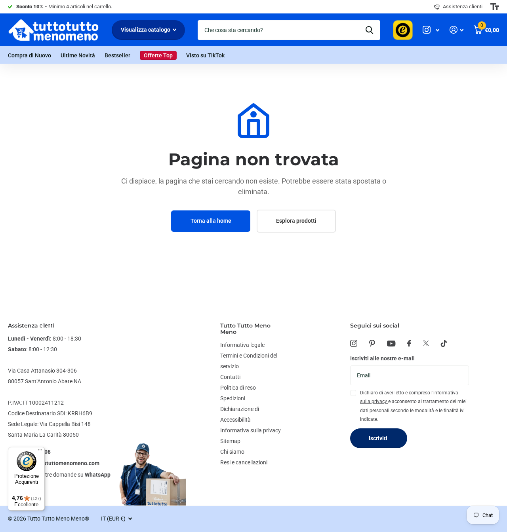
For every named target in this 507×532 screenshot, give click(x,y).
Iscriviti (379, 438)
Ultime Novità (78, 55)
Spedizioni (232, 398)
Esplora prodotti (296, 221)
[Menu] (40, 451)
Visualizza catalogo (146, 30)
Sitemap (230, 441)
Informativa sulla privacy (250, 430)
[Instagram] (353, 343)
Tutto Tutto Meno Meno (245, 328)
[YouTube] (391, 343)
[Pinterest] (372, 343)
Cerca (369, 30)
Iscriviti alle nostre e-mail (382, 358)
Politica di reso (238, 387)
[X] (426, 343)
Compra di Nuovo (29, 55)
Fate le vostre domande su (65, 474)
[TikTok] (444, 343)
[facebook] (409, 343)
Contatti (230, 377)
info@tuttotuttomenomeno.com (59, 463)
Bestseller (117, 55)
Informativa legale (242, 345)
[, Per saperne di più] (431, 30)
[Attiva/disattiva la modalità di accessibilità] (494, 7)
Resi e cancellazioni (243, 462)
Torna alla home (211, 221)
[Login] (456, 30)
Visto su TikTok (205, 55)
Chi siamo (232, 452)
